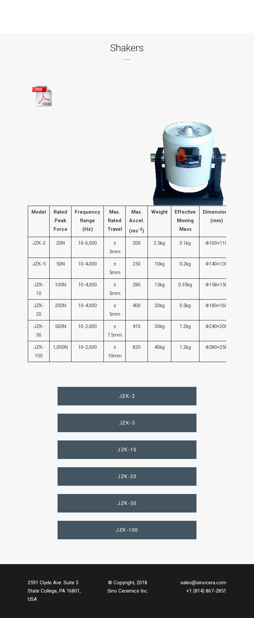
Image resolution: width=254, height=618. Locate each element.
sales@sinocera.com (203, 583)
